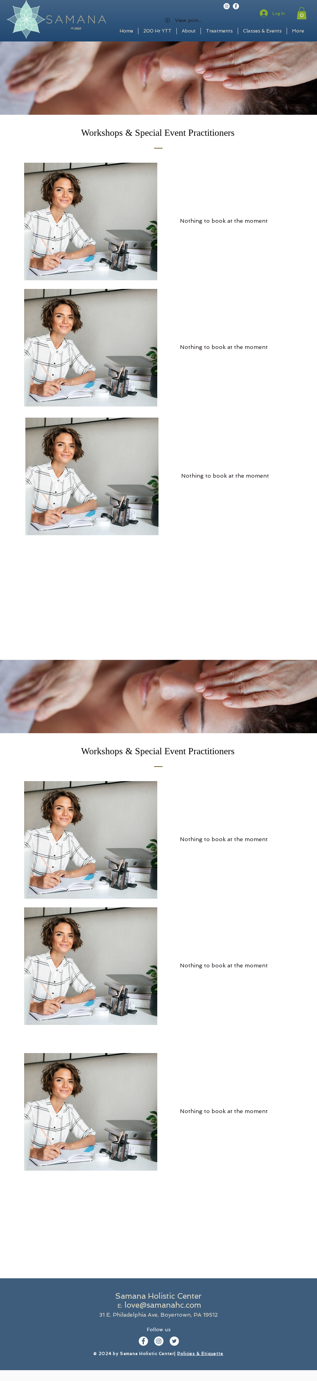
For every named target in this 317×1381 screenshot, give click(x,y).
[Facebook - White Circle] (236, 6)
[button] (302, 13)
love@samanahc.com (162, 1305)
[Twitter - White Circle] (174, 1341)
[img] (90, 221)
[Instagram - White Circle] (227, 6)
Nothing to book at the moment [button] (224, 220)
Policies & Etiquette (200, 1353)
